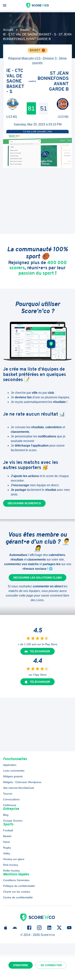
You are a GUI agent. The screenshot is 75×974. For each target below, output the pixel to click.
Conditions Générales (16, 880)
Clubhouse (9, 805)
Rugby (7, 847)
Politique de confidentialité (19, 885)
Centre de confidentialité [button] (18, 897)
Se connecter (51, 965)
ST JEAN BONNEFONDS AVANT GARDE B (53, 81)
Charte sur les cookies (16, 891)
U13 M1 (11, 116)
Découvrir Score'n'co (24, 503)
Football (8, 830)
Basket (25, 29)
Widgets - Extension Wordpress (22, 782)
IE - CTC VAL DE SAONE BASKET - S (15, 81)
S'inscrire (20, 965)
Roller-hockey (11, 870)
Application (9, 764)
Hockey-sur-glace (13, 859)
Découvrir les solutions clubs (37, 577)
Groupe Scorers (12, 820)
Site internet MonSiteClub (18, 787)
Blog (5, 814)
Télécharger (40, 651)
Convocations (11, 799)
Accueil (8, 29)
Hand (6, 841)
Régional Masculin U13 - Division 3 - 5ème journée (37, 61)
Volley (6, 853)
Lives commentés (13, 770)
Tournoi (7, 793)
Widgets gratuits (13, 776)
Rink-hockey (10, 864)
